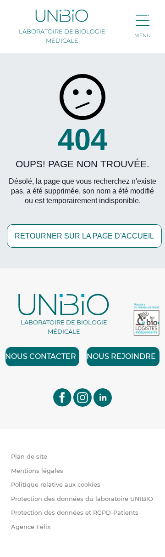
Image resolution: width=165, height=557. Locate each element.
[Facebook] (62, 396)
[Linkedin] (103, 396)
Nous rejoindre (121, 356)
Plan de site (29, 456)
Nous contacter (41, 356)
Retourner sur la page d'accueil (84, 236)
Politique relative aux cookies (55, 484)
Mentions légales (37, 470)
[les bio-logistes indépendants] (146, 319)
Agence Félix (30, 526)
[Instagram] (82, 396)
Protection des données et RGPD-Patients (74, 512)
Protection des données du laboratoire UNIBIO (82, 498)
